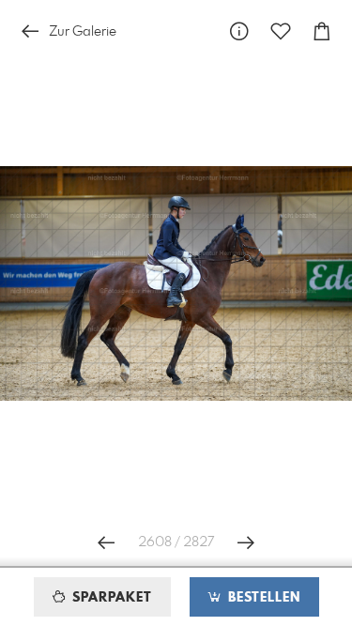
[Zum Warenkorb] (322, 31)
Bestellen (261, 597)
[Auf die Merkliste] (280, 31)
